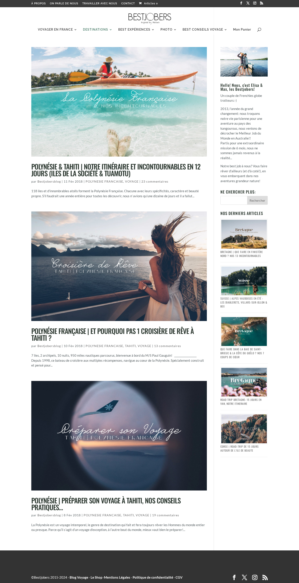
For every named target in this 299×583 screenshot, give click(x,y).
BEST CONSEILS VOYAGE (203, 29)
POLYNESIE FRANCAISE (104, 181)
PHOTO (166, 29)
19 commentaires (165, 515)
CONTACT (128, 3)
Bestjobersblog (49, 181)
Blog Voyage (79, 577)
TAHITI (130, 346)
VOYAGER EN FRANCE (55, 29)
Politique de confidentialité (153, 577)
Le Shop (96, 577)
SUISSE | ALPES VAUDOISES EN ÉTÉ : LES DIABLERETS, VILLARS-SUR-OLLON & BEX (243, 302)
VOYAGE (132, 181)
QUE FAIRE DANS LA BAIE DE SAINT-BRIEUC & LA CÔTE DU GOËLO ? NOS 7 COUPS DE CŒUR (242, 353)
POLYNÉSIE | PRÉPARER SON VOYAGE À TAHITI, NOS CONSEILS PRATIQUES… (106, 503)
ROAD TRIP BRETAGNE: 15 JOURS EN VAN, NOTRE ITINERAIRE (241, 401)
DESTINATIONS (95, 29)
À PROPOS (38, 3)
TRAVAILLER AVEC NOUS (99, 3)
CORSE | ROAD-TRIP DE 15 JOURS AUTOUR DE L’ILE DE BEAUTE (239, 448)
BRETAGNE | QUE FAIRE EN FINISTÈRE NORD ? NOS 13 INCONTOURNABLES (241, 254)
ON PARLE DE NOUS (64, 3)
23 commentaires (154, 181)
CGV (179, 577)
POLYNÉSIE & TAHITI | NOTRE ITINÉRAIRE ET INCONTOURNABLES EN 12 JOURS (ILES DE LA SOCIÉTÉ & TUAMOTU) (116, 169)
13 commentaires (167, 346)
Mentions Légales (117, 577)
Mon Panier (242, 29)
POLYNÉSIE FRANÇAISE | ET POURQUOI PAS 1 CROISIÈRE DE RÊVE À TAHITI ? (112, 334)
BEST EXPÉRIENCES (134, 29)
